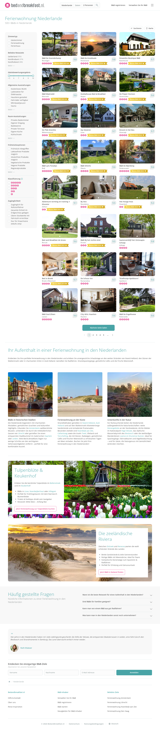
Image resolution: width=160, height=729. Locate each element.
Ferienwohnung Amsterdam (119, 698)
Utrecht (21, 433)
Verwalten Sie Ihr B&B (67, 698)
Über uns (12, 702)
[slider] (9, 76)
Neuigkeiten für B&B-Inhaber (70, 711)
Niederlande (67, 5)
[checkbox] (9, 40)
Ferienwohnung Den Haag (118, 711)
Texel (84, 433)
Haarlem (48, 436)
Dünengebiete (113, 428)
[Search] (97, 5)
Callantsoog (62, 433)
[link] (25, 5)
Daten (77, 5)
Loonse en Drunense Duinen (132, 436)
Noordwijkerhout (37, 491)
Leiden (15, 438)
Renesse (121, 546)
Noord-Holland (88, 423)
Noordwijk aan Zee (85, 431)
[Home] (9, 682)
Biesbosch (129, 433)
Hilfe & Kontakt (14, 698)
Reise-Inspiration (15, 707)
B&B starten (63, 707)
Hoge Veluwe (126, 431)
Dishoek (110, 546)
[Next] (74, 44)
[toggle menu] (152, 5)
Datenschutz (74, 724)
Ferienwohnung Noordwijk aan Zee (122, 707)
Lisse (26, 491)
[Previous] (45, 44)
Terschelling (63, 436)
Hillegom (52, 491)
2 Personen (88, 5)
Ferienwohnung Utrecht (117, 702)
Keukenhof (25, 486)
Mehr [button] (10, 65)
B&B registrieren (65, 702)
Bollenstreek (55, 483)
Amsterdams (34, 428)
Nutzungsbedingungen (94, 724)
